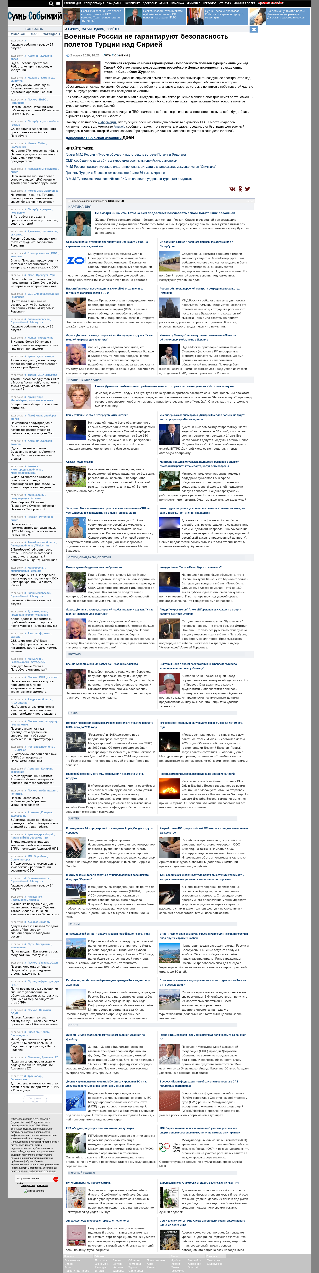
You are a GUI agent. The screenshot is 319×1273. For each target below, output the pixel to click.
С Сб (115, 55)
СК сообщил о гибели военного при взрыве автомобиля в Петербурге (33, 132)
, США (40, 375)
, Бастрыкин (42, 944)
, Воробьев (39, 856)
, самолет (52, 677)
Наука (73, 713)
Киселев (33, 1032)
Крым (31, 356)
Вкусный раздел (81, 1172)
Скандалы (114, 3)
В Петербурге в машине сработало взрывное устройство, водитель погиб (34, 220)
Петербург (34, 121)
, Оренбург (41, 275)
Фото (68, 1267)
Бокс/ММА (177, 1270)
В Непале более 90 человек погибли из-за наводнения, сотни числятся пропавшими (34, 345)
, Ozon (54, 962)
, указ (14, 984)
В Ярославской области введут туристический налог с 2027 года (108, 933)
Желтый (118, 1267)
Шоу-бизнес (132, 3)
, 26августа (36, 322)
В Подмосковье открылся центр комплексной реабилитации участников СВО (33, 867)
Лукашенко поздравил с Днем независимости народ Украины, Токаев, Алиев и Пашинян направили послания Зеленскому (35, 909)
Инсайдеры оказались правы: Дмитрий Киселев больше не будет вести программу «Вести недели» (33, 1044)
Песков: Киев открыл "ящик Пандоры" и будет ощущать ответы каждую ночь (31, 970)
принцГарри (35, 397)
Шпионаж (177, 3)
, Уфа (52, 275)
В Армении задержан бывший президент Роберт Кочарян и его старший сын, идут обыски (34, 823)
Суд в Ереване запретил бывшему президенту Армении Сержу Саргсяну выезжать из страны (33, 453)
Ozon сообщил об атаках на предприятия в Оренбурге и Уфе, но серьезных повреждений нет (35, 282)
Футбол (176, 1260)
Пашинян (33, 1057)
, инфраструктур (48, 721)
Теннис (175, 1267)
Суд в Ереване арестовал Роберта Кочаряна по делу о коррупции (31, 66)
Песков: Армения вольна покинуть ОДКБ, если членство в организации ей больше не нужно (35, 1021)
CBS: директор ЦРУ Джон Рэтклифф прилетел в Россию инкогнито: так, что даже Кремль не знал (34, 646)
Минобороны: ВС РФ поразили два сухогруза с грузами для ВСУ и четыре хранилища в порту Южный (34, 580)
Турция (73, 29)
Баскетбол (194, 1260)
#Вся (34, 34)
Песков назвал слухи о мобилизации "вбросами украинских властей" (28, 801)
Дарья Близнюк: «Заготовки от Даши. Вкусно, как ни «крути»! (199, 1182)
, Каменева (47, 77)
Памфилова (35, 415)
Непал (32, 143)
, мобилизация (47, 790)
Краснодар (34, 1076)
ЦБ (30, 294)
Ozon (31, 275)
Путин (32, 981)
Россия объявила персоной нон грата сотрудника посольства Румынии (34, 242)
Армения (33, 55)
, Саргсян (46, 441)
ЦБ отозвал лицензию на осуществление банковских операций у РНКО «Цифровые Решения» (33, 306)
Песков (32, 99)
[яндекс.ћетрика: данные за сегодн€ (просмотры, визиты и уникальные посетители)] (34, 1191)
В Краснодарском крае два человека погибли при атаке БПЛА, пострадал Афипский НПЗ (34, 845)
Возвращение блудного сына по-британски (94, 567)
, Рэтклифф (49, 169)
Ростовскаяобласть (40, 746)
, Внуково (51, 375)
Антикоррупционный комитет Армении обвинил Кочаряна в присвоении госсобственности (32, 779)
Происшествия (156, 1260)
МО (30, 856)
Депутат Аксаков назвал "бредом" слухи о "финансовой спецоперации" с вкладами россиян (35, 931)
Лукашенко (35, 896)
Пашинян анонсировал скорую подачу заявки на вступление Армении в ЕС (33, 1065)
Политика (101, 1260)
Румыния (34, 231)
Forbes (32, 190)
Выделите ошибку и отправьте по (97, 201)
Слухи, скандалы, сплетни (89, 557)
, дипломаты (48, 231)
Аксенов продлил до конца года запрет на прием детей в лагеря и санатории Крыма (34, 364)
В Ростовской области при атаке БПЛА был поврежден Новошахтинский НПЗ (34, 757)
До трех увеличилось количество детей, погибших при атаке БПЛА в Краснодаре (35, 1087)
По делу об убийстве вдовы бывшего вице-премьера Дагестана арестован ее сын (31, 88)
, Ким (40, 190)
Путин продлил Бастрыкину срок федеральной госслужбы (34, 953)
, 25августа (36, 596)
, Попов (44, 1032)
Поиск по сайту (272, 3)
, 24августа (36, 881)
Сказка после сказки (79, 461)
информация (107, 122)
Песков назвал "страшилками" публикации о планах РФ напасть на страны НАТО (35, 110)
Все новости (72, 1260)
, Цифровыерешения (45, 294)
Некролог (209, 3)
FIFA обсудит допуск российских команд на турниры (100, 1128)
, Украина (35, 498)
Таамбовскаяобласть (41, 542)
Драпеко (33, 611)
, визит (46, 633)
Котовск (33, 466)
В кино (117, 1260)
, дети (39, 356)
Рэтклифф (35, 633)
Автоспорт (194, 1263)
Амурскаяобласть (39, 699)
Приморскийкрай (38, 253)
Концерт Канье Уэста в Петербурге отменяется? (29, 667)
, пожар (22, 702)
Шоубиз (74, 654)
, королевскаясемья (40, 400)
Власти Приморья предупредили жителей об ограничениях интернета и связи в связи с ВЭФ (34, 264)
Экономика (102, 1263)
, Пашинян (44, 1010)
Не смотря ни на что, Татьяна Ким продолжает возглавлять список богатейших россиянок (32, 198)
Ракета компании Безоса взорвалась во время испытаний (197, 773)
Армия (163, 3)
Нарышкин (34, 169)
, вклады (44, 922)
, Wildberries (41, 545)
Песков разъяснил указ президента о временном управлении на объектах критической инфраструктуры (32, 734)
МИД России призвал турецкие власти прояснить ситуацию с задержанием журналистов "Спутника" (141, 166)
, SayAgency (37, 662)
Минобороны (36, 495)
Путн (31, 944)
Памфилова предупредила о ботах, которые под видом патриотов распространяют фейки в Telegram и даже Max (32, 428)
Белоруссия (214, 1263)
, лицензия (17, 297)
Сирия (87, 29)
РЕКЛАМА (42, 1185)
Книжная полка (244, 3)
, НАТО (42, 99)
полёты (113, 29)
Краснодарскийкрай (40, 834)
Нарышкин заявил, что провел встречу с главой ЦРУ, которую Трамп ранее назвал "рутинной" (34, 179)
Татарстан (213, 1260)
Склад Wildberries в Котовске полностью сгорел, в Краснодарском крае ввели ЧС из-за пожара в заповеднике (33, 482)
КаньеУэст (34, 659)
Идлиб (99, 29)
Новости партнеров (77, 1270)
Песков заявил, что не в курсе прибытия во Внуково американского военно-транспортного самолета (32, 686)
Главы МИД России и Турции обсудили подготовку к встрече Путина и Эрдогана (126, 154)
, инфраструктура (47, 981)
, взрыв (15, 124)
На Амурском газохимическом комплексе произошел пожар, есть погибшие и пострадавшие (33, 710)
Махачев (33, 77)
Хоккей (175, 1263)
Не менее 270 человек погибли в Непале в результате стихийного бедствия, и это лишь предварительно (34, 156)
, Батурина (51, 190)
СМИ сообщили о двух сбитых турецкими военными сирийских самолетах (122, 160)
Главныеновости (38, 319)
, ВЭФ (53, 253)
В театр (100, 1270)
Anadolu (119, 126)
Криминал (193, 3)
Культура (225, 3)
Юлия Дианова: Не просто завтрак (88, 1182)
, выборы (50, 415)
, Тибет (41, 143)
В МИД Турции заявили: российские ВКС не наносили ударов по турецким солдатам (129, 179)
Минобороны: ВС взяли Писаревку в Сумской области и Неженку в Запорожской (33, 505)
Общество (134, 1260)
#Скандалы (51, 34)
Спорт (73, 1025)
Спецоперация (94, 3)
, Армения (46, 1057)
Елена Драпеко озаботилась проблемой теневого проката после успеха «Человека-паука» (34, 622)
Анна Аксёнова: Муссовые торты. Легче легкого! (97, 1220)
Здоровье (150, 3)
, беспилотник (19, 724)
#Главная (18, 34)
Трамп (32, 375)
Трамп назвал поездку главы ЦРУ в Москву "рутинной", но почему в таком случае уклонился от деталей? (35, 384)
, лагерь (49, 356)
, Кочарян (46, 55)
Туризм (74, 924)
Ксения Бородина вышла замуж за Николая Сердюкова (102, 664)
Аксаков (33, 922)
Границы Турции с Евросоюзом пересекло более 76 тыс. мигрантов (116, 172)
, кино (42, 611)
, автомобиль (50, 121)
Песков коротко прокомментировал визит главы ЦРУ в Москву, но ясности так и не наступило (33, 529)
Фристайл (194, 1267)
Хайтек (73, 818)
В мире (69, 1263)
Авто (150, 1263)
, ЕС (56, 1057)
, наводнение (45, 337)
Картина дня (72, 3)
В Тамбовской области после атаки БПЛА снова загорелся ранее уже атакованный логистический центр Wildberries (34, 555)
